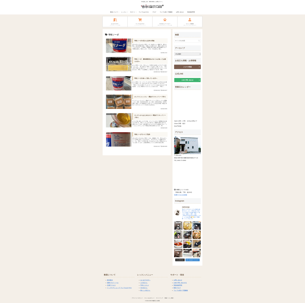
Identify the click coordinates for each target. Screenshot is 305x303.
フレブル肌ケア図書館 (181, 290)
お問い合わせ (178, 280)
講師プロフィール (113, 283)
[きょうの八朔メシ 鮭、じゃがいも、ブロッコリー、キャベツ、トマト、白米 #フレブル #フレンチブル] (196, 235)
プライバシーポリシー (137, 298)
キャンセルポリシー (149, 298)
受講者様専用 (178, 285)
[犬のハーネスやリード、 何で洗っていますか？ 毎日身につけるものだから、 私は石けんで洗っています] (178, 244)
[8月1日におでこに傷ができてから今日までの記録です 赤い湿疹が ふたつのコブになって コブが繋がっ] (178, 253)
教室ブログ (177, 288)
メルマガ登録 (187, 67)
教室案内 (110, 280)
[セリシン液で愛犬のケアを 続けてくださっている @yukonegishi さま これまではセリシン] (187, 244)
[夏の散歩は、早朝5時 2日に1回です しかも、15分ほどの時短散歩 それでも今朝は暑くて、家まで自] (178, 235)
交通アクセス (111, 285)
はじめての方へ (145, 280)
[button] (199, 41)
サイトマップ (159, 298)
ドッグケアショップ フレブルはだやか (119, 288)
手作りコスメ (144, 285)
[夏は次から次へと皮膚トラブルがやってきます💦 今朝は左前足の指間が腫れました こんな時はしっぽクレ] (196, 253)
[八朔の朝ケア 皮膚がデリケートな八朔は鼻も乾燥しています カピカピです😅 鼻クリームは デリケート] (196, 225)
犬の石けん (143, 288)
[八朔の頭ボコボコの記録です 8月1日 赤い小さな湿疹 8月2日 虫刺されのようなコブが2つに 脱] (178, 225)
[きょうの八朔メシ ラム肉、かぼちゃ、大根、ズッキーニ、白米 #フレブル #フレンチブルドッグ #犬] (196, 244)
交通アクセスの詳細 (180, 195)
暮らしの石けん (145, 290)
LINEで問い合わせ (187, 80)
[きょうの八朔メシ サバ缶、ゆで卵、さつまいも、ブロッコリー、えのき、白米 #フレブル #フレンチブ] (187, 225)
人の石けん (143, 283)
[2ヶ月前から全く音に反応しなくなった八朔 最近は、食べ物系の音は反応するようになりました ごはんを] (187, 253)
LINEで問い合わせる (180, 283)
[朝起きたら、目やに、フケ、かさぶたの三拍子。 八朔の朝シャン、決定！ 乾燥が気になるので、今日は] (187, 235)
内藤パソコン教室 (168, 298)
